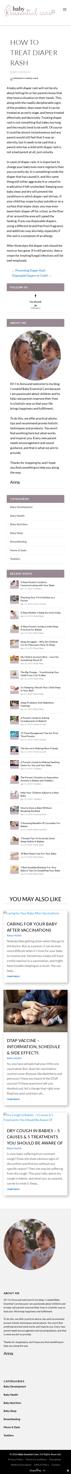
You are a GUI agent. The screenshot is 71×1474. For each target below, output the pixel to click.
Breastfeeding (18, 541)
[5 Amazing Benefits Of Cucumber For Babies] (14, 825)
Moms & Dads (18, 550)
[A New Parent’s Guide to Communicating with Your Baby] (14, 584)
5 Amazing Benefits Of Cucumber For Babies (40, 825)
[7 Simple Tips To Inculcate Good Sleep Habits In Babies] (14, 840)
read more (13, 976)
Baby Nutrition (19, 524)
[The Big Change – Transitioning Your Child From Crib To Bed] (14, 674)
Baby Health (20, 72)
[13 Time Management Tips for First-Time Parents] (14, 735)
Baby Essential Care (28, 1454)
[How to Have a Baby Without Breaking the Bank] (14, 810)
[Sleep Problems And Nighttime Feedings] (14, 705)
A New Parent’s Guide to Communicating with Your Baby (37, 584)
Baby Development (21, 507)
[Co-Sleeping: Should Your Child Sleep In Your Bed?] (14, 689)
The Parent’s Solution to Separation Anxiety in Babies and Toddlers (39, 779)
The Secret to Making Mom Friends (39, 748)
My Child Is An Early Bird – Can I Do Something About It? (40, 658)
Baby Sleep (16, 533)
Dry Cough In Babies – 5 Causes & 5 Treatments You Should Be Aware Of (35, 1136)
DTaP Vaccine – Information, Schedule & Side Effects (33, 1046)
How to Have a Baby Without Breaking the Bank (36, 809)
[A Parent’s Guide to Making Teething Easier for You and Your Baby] (14, 764)
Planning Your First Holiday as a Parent (38, 599)
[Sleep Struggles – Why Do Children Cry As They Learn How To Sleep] (14, 644)
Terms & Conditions (36, 1459)
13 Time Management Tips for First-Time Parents (40, 735)
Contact (55, 1464)
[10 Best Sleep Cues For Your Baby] (14, 856)
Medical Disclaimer (21, 1464)
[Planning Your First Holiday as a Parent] (14, 599)
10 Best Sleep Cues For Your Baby (38, 853)
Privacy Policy (15, 1459)
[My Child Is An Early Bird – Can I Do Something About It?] (14, 659)
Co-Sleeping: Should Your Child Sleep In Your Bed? (40, 689)
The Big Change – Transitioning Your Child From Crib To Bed (40, 674)
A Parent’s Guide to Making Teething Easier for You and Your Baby (40, 764)
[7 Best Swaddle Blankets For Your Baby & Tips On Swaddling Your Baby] (14, 869)
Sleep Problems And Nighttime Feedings (37, 704)
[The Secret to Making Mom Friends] (14, 750)
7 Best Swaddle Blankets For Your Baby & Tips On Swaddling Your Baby (40, 869)
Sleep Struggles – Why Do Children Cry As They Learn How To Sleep (39, 643)
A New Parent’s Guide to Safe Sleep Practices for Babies (39, 628)
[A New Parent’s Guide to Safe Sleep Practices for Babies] (14, 629)
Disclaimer (55, 1459)
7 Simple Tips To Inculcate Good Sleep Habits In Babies (38, 840)
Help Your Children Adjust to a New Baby (40, 794)
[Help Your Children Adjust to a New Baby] (14, 795)
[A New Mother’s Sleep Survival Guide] (14, 615)
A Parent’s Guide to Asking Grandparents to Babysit (35, 719)
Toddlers (15, 558)
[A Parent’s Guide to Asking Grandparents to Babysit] (14, 720)
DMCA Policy (41, 1464)
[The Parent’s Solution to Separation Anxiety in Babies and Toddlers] (14, 779)
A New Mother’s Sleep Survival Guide (40, 612)
